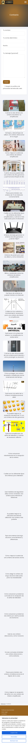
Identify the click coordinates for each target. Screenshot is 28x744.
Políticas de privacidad (7, 710)
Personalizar (14, 737)
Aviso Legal (4, 712)
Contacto (4, 714)
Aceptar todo (14, 733)
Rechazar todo (14, 741)
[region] (14, 730)
